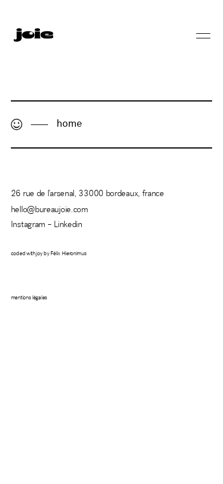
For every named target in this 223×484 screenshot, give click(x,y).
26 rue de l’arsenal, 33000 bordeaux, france (87, 194)
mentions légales (29, 298)
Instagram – (32, 225)
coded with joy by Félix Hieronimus (49, 254)
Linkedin (68, 225)
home (69, 124)
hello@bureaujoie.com (49, 210)
